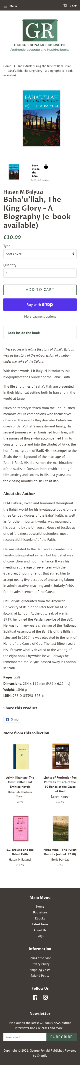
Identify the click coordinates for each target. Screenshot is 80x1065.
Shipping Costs (40, 970)
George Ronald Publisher (46, 1050)
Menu (13, 6)
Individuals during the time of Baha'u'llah (44, 66)
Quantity (9, 265)
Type (6, 245)
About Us (40, 930)
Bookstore (40, 912)
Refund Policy (40, 976)
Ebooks (40, 918)
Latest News (40, 924)
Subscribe (61, 1037)
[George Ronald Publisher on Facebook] (35, 998)
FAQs (40, 936)
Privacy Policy (40, 964)
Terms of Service (40, 958)
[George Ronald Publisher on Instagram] (45, 998)
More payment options (40, 316)
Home (7, 66)
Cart (73, 6)
